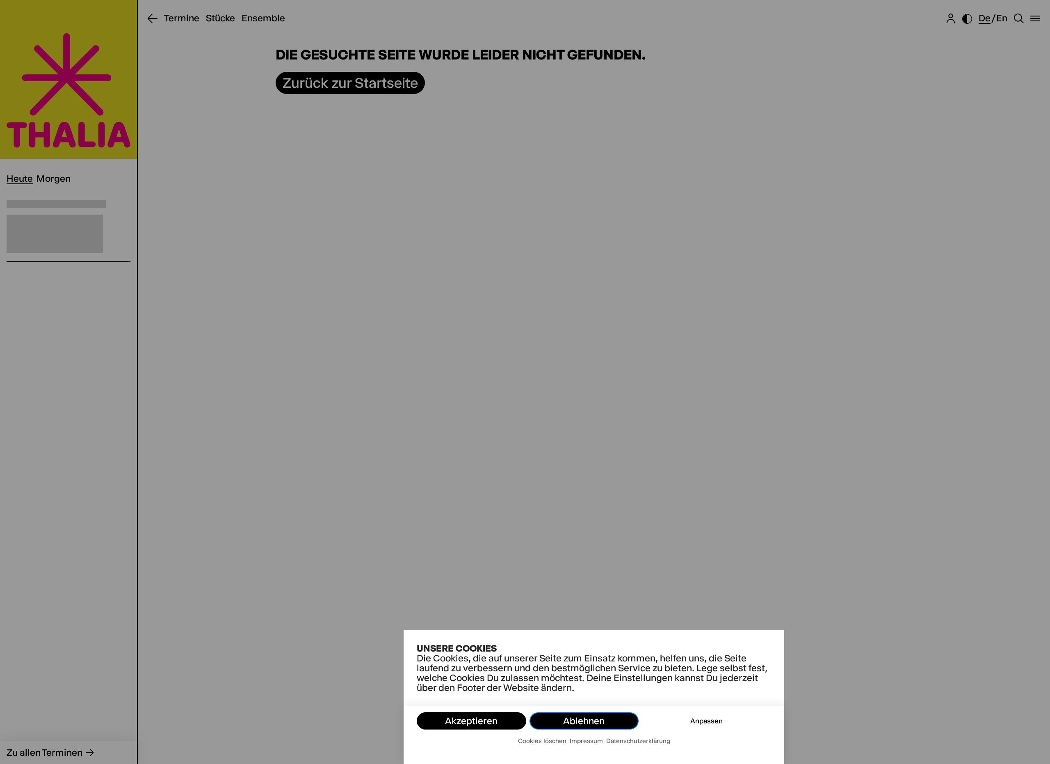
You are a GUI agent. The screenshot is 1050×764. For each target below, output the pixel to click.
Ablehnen (584, 721)
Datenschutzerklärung (638, 741)
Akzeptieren (471, 721)
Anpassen (706, 721)
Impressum (586, 741)
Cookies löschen (542, 741)
